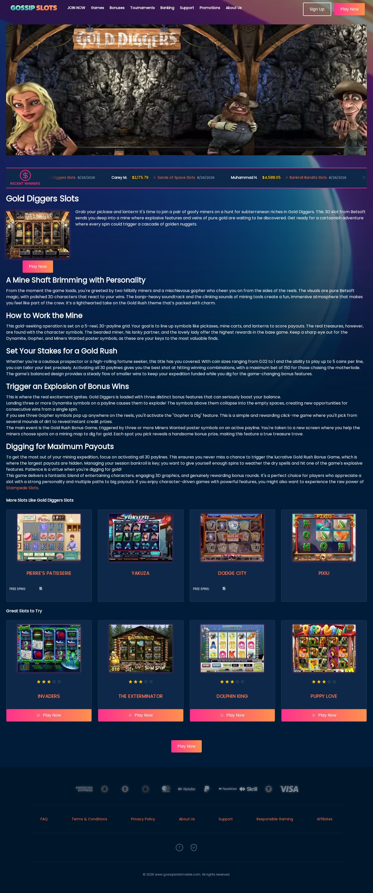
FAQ (44, 819)
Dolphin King (232, 696)
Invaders (49, 696)
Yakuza (140, 573)
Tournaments (142, 7)
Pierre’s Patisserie (49, 573)
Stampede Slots (22, 488)
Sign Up (317, 9)
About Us (234, 7)
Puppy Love (324, 696)
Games (97, 7)
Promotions (210, 7)
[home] (33, 14)
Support (187, 7)
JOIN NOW (76, 7)
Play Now (349, 9)
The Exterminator (140, 696)
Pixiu (324, 573)
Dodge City (232, 573)
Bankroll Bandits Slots (280, 177)
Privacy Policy (143, 819)
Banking (167, 7)
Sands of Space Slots (148, 177)
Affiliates (324, 819)
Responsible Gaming (275, 819)
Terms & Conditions (89, 819)
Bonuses (117, 7)
